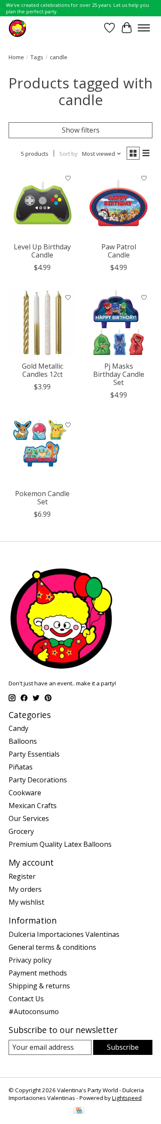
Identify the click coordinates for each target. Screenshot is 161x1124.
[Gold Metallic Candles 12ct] (42, 323)
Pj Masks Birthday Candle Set (118, 374)
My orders (25, 889)
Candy (18, 728)
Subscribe (123, 1047)
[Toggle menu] (143, 27)
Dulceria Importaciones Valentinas (64, 934)
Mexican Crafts (33, 805)
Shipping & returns (39, 986)
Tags (36, 57)
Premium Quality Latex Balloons (60, 844)
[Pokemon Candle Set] (42, 450)
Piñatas (21, 767)
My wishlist (26, 902)
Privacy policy (30, 960)
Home (16, 57)
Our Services (29, 818)
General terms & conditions (52, 947)
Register (22, 876)
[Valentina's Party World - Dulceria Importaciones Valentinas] (17, 27)
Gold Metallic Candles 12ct (42, 370)
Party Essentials (34, 754)
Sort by (68, 154)
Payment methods (38, 973)
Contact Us (26, 998)
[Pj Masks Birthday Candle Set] (118, 323)
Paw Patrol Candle (118, 251)
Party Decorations (38, 780)
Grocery (21, 831)
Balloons (23, 741)
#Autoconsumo (34, 1011)
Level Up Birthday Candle (42, 251)
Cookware (25, 792)
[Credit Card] (78, 1111)
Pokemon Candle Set (42, 497)
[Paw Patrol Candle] (118, 203)
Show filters (81, 130)
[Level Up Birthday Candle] (42, 203)
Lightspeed (127, 1098)
